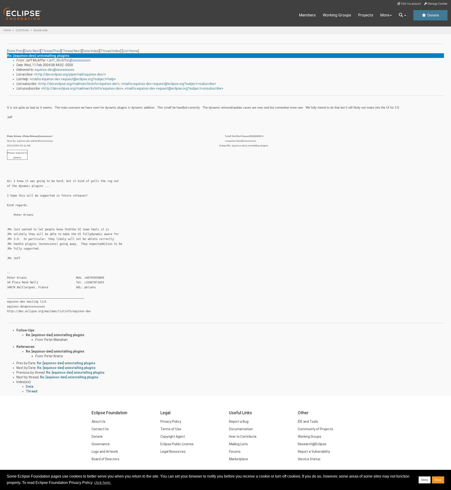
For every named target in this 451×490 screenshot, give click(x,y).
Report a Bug (239, 421)
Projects (365, 15)
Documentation (241, 429)
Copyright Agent (172, 436)
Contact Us (100, 429)
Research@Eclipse (312, 444)
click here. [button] (102, 483)
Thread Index (110, 51)
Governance (101, 444)
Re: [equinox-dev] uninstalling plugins (55, 335)
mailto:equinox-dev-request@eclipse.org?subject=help (72, 79)
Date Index (91, 51)
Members (307, 15)
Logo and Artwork (105, 451)
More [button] (384, 15)
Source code (40, 30)
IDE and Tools (308, 421)
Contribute (22, 30)
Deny (424, 480)
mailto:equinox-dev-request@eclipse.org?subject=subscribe (168, 84)
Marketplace (238, 459)
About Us (98, 421)
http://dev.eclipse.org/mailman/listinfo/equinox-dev (78, 84)
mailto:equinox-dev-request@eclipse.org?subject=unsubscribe (174, 88)
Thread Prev (51, 51)
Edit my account (410, 3)
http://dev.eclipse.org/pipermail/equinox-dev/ (70, 74)
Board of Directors (105, 459)
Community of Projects (315, 429)
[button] (402, 15)
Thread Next (71, 51)
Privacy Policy (170, 421)
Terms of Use (170, 429)
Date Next (32, 51)
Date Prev (15, 51)
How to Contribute (243, 436)
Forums (235, 451)
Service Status (309, 459)
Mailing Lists (238, 444)
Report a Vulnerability (314, 451)
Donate (432, 15)
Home (7, 30)
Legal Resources (173, 451)
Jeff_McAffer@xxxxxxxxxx (68, 60)
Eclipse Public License (177, 444)
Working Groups (337, 15)
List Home (130, 51)
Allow (438, 480)
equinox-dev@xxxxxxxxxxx (54, 70)
